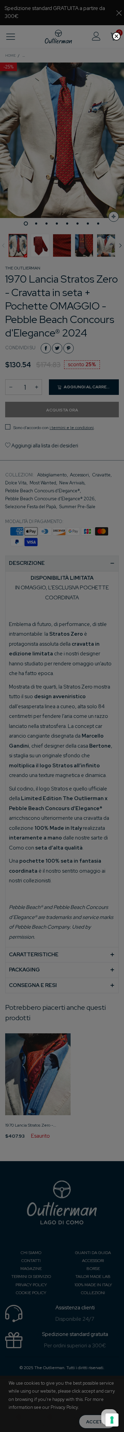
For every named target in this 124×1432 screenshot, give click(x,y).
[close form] (116, 36)
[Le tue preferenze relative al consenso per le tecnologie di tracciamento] (111, 1419)
